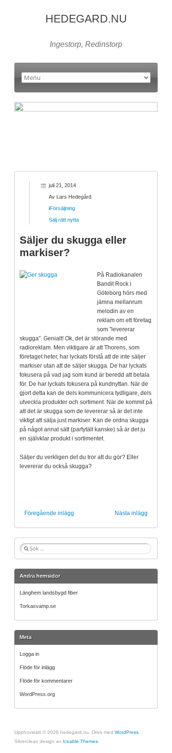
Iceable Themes (80, 741)
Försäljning (62, 208)
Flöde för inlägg (37, 667)
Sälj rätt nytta (64, 220)
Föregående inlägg (49, 513)
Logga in (29, 654)
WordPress (127, 732)
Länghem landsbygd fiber (49, 593)
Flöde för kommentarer (46, 681)
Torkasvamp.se (38, 606)
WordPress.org (37, 694)
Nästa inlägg (131, 513)
